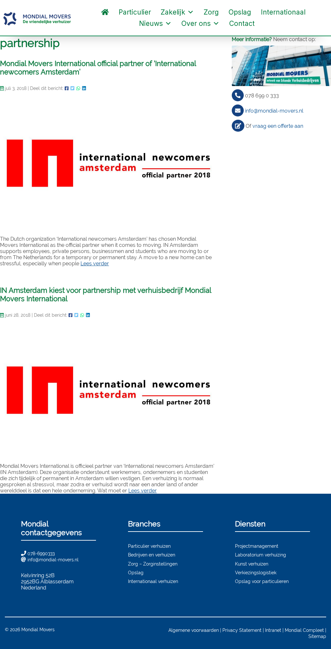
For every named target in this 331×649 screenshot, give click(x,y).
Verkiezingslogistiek (255, 572)
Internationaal (283, 12)
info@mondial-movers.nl (274, 111)
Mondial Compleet (304, 630)
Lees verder (94, 263)
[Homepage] (105, 12)
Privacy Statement (242, 630)
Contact (242, 23)
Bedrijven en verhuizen (151, 554)
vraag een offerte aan (277, 126)
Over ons (196, 23)
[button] (266, 23)
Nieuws (151, 23)
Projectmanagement (256, 546)
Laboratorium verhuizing (260, 554)
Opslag (240, 12)
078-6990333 (41, 553)
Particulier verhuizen (149, 546)
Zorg (211, 12)
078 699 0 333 (262, 96)
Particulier (135, 12)
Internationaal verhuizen (153, 581)
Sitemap (317, 636)
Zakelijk (173, 12)
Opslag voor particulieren (262, 581)
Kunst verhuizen (251, 563)
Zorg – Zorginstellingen (152, 563)
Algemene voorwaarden (193, 630)
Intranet (273, 630)
